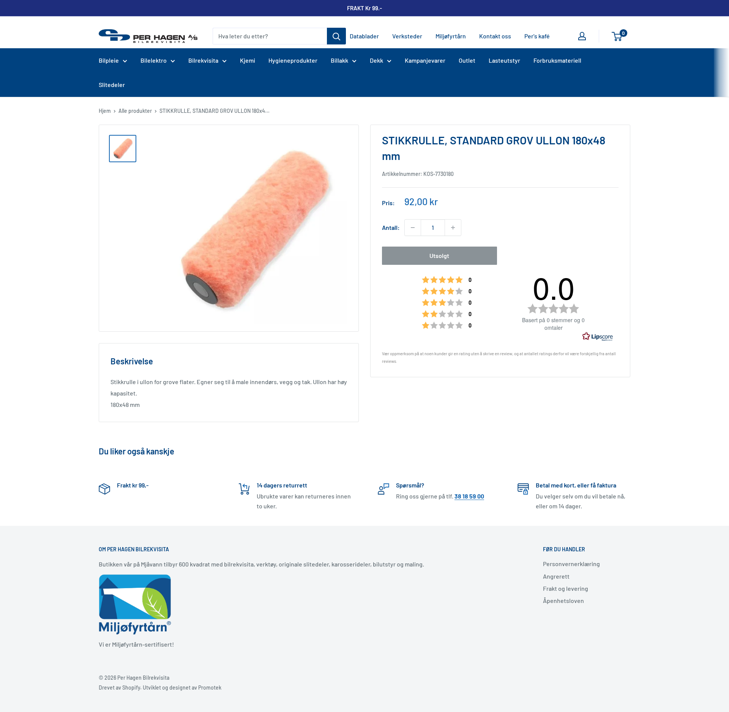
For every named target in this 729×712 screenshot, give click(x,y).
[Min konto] (582, 36)
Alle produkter (135, 111)
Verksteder (407, 36)
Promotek (209, 687)
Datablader (364, 36)
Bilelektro (153, 60)
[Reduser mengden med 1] (413, 228)
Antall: (391, 227)
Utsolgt (439, 255)
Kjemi (247, 60)
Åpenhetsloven (563, 600)
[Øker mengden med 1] (453, 228)
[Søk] (336, 36)
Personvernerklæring (571, 563)
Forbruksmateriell (557, 60)
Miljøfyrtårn (451, 36)
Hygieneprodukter (292, 60)
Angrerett (556, 576)
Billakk (339, 60)
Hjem (105, 111)
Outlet (467, 60)
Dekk (376, 60)
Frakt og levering (565, 588)
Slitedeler (112, 84)
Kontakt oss (495, 36)
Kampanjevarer (425, 60)
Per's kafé (537, 36)
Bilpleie (109, 60)
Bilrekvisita (203, 60)
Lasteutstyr (504, 60)
